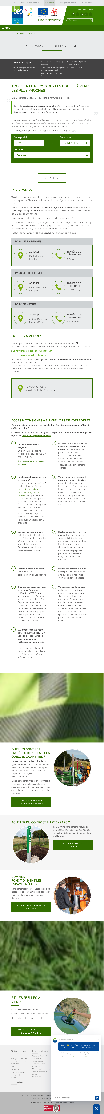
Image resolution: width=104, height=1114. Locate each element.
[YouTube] (90, 14)
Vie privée (46, 1102)
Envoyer (97, 1098)
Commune (65, 137)
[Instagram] (77, 14)
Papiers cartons (16, 1069)
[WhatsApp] (86, 14)
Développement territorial (68, 3)
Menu (7, 28)
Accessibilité (63, 1102)
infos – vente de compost (73, 845)
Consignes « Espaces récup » (31, 907)
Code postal (20, 137)
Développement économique (29, 3)
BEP (13, 3)
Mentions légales (35, 1102)
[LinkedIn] (82, 14)
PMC (13, 1066)
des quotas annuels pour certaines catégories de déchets (29, 492)
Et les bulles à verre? (76, 68)
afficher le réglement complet (36, 435)
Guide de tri (15, 1064)
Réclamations (17, 1082)
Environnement (49, 3)
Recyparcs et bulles (40, 1051)
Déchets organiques (18, 1072)
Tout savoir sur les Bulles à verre (31, 1031)
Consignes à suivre (38, 1061)
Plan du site (54, 1102)
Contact (90, 9)
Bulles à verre (37, 1077)
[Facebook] (73, 14)
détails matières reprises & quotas (31, 802)
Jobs (84, 9)
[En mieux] (41, 12)
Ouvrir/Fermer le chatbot (96, 1109)
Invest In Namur (87, 3)
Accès (80, 9)
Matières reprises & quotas (41, 1069)
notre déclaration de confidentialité (76, 1057)
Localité (18, 149)
